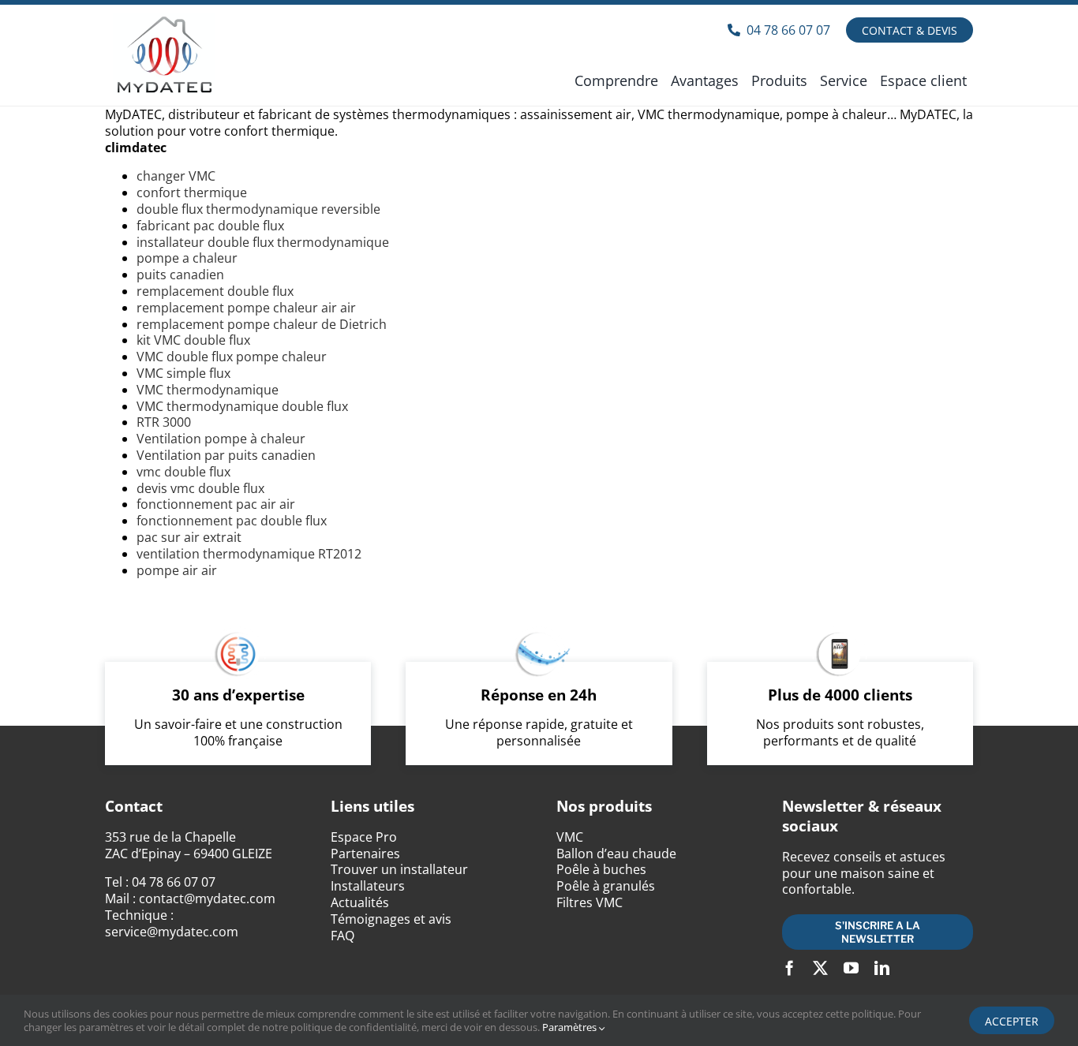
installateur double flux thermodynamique (263, 242)
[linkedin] (881, 967)
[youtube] (851, 967)
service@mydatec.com (171, 931)
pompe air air (177, 570)
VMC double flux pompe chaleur (232, 356)
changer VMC (176, 176)
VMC (569, 837)
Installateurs (368, 886)
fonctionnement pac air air (216, 504)
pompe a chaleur (187, 258)
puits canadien (180, 274)
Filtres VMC (589, 902)
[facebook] (789, 967)
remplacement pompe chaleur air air (246, 307)
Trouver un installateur (399, 869)
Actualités (360, 902)
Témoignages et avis (391, 919)
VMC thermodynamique (208, 389)
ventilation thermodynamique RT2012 (249, 553)
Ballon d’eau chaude (616, 853)
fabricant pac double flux (210, 225)
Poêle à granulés (605, 886)
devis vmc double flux (200, 488)
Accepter (1012, 1021)
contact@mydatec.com (207, 898)
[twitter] (820, 967)
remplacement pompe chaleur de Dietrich (262, 324)
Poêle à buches (601, 869)
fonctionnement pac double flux (232, 520)
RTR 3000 (164, 422)
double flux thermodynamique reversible (258, 209)
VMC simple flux (183, 373)
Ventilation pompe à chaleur (221, 438)
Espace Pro (364, 837)
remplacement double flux (215, 291)
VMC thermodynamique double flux (242, 406)
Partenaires (365, 853)
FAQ (342, 935)
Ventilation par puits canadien (226, 455)
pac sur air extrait (189, 537)
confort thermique (192, 192)
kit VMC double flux (193, 340)
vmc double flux (183, 471)
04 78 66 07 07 (173, 882)
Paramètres (570, 1027)
